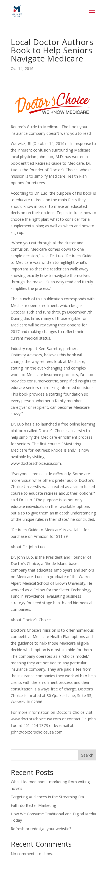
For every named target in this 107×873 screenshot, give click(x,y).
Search (87, 755)
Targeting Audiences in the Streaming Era (47, 796)
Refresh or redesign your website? (41, 828)
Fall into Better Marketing (34, 805)
